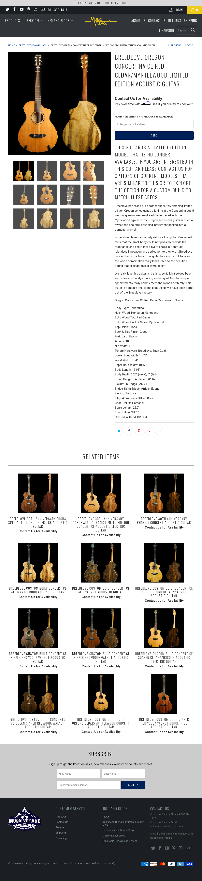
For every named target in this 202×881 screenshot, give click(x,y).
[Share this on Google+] (149, 431)
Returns (174, 20)
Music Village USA (27, 863)
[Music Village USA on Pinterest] (28, 10)
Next (188, 45)
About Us (138, 20)
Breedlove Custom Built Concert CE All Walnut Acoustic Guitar (101, 563)
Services (34, 20)
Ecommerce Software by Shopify (96, 863)
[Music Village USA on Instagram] (35, 10)
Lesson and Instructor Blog (118, 830)
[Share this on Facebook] (129, 431)
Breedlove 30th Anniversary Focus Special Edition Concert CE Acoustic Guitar (37, 493)
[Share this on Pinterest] (139, 431)
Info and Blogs (58, 20)
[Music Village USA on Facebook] (14, 10)
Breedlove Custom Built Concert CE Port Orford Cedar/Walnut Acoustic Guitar (164, 563)
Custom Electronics (114, 835)
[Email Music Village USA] (42, 10)
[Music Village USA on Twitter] (7, 10)
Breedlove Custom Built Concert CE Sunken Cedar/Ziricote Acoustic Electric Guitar (164, 628)
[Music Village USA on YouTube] (21, 10)
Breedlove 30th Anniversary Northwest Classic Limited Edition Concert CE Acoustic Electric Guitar (101, 493)
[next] (105, 103)
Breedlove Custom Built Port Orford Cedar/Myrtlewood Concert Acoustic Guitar (101, 694)
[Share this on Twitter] (119, 431)
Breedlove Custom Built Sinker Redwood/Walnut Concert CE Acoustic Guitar (164, 694)
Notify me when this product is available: (144, 116)
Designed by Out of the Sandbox (57, 863)
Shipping (190, 20)
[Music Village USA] (101, 21)
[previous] (13, 103)
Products (13, 20)
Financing (166, 30)
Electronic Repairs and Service (120, 840)
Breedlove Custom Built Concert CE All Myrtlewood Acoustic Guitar (37, 563)
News (106, 816)
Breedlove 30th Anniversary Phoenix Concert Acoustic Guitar (164, 493)
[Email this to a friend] (159, 431)
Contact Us (157, 20)
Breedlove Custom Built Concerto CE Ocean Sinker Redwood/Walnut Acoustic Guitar (37, 694)
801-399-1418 (57, 10)
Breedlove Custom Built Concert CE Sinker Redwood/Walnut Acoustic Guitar (37, 628)
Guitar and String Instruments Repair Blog (123, 823)
